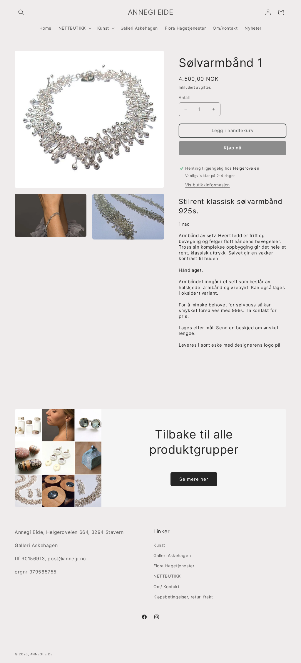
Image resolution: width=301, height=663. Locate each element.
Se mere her (193, 479)
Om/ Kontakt (166, 586)
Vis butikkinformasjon (207, 184)
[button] (21, 12)
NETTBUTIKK (167, 575)
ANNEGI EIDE (41, 654)
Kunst (159, 545)
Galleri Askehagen (172, 555)
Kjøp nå (233, 148)
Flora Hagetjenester (173, 565)
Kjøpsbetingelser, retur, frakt (183, 596)
